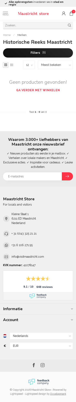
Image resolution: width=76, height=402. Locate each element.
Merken (22, 34)
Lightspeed (16, 393)
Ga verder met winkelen (38, 90)
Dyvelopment (58, 393)
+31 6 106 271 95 (22, 245)
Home (7, 34)
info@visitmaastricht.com (28, 256)
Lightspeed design (35, 393)
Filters (36, 52)
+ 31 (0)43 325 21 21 (24, 233)
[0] (71, 13)
